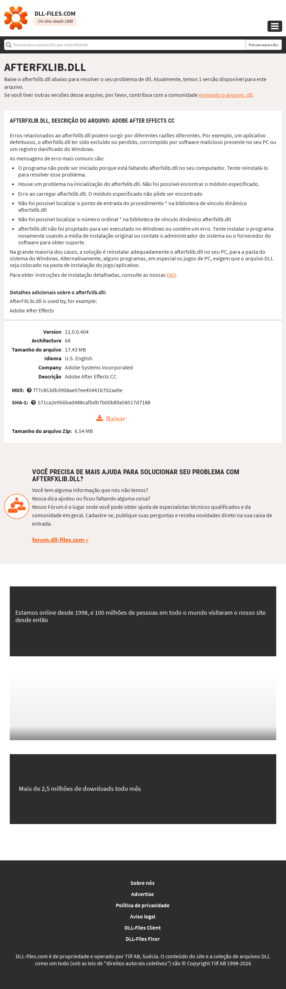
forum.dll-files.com (58, 540)
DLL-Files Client (143, 927)
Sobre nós (142, 883)
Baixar (115, 418)
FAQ (171, 274)
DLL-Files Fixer (143, 938)
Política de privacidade (143, 905)
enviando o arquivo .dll (226, 94)
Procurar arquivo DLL (264, 45)
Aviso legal (142, 916)
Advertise (142, 894)
